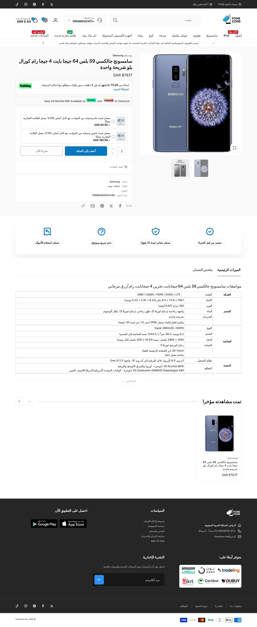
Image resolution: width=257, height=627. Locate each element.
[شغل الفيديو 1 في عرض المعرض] (180, 168)
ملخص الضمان (203, 270)
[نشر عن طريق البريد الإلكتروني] (92, 206)
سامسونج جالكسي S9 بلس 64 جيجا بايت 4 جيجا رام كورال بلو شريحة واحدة (220, 465)
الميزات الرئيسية (228, 270)
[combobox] (155, 20)
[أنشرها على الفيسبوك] (120, 206)
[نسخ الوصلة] (83, 206)
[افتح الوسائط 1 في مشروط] (190, 104)
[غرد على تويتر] (111, 206)
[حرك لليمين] (43, 43)
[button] (26, 20)
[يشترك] (99, 579)
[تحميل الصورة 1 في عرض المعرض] (201, 168)
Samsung (122, 55)
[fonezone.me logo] (233, 516)
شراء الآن (42, 151)
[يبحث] (115, 20)
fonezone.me (22, 619)
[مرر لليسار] (213, 43)
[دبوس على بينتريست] (102, 206)
